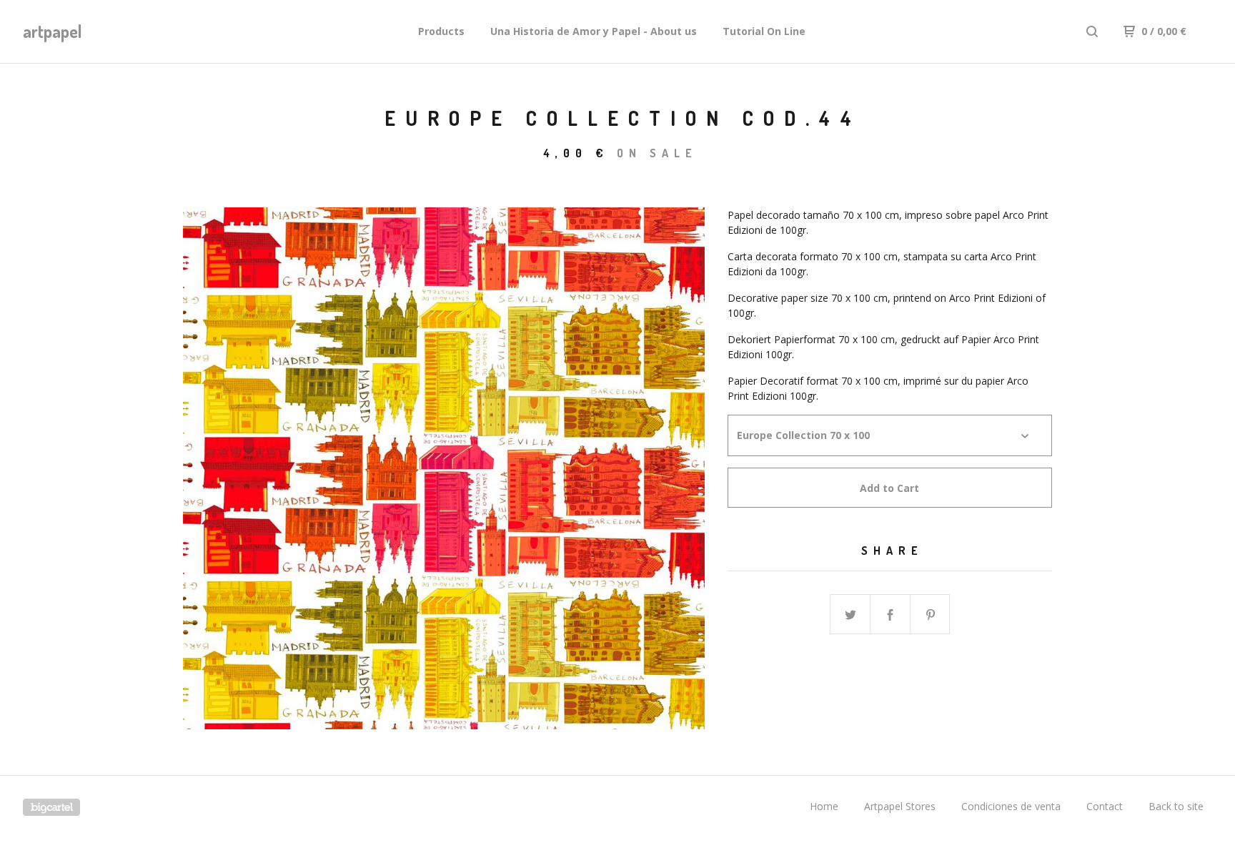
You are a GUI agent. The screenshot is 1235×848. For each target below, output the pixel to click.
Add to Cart (889, 488)
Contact (1104, 806)
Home (824, 806)
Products (441, 31)
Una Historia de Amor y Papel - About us (593, 31)
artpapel (52, 31)
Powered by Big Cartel (51, 807)
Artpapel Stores (900, 806)
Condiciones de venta (1011, 806)
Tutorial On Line (764, 31)
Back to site (1176, 806)
